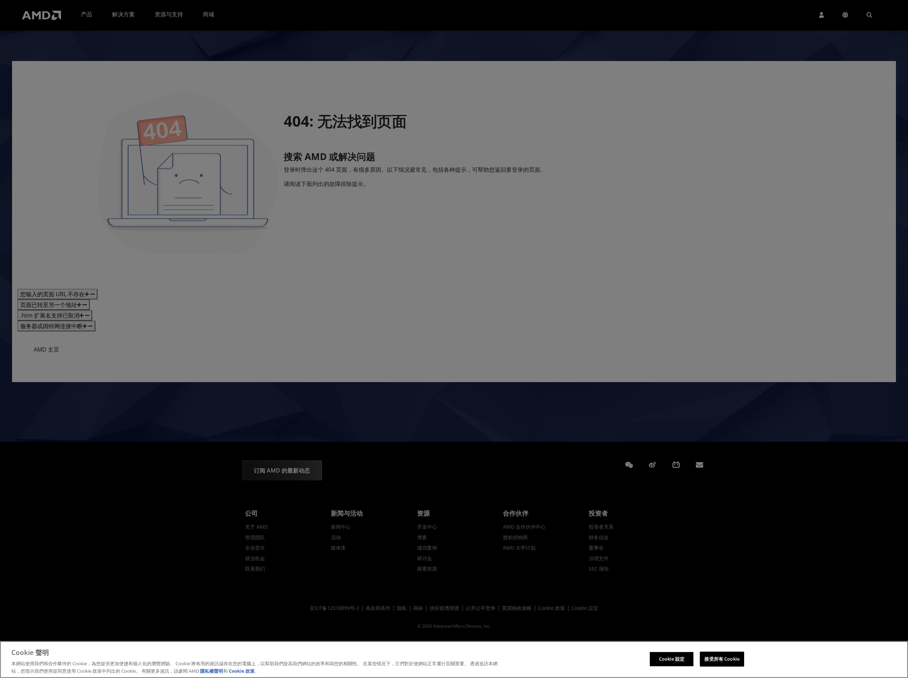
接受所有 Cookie (721, 659)
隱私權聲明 (211, 670)
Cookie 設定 (672, 659)
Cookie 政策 (242, 670)
